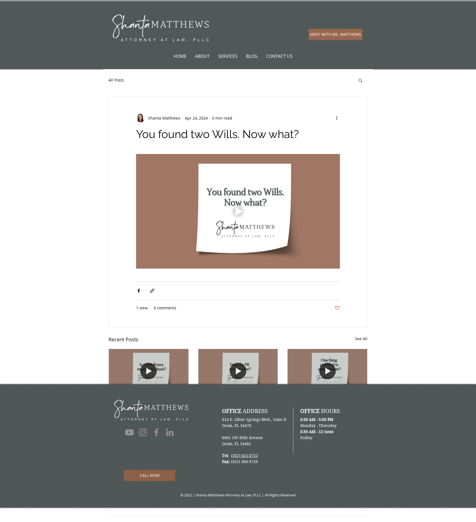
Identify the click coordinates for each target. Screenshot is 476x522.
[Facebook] (156, 432)
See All (361, 338)
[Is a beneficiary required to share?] (148, 371)
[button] (360, 80)
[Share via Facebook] (138, 290)
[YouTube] (129, 432)
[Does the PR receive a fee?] (238, 371)
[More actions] (336, 118)
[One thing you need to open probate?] (327, 371)
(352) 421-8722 (244, 455)
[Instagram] (142, 432)
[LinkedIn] (169, 432)
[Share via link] (152, 290)
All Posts (116, 80)
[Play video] (238, 211)
